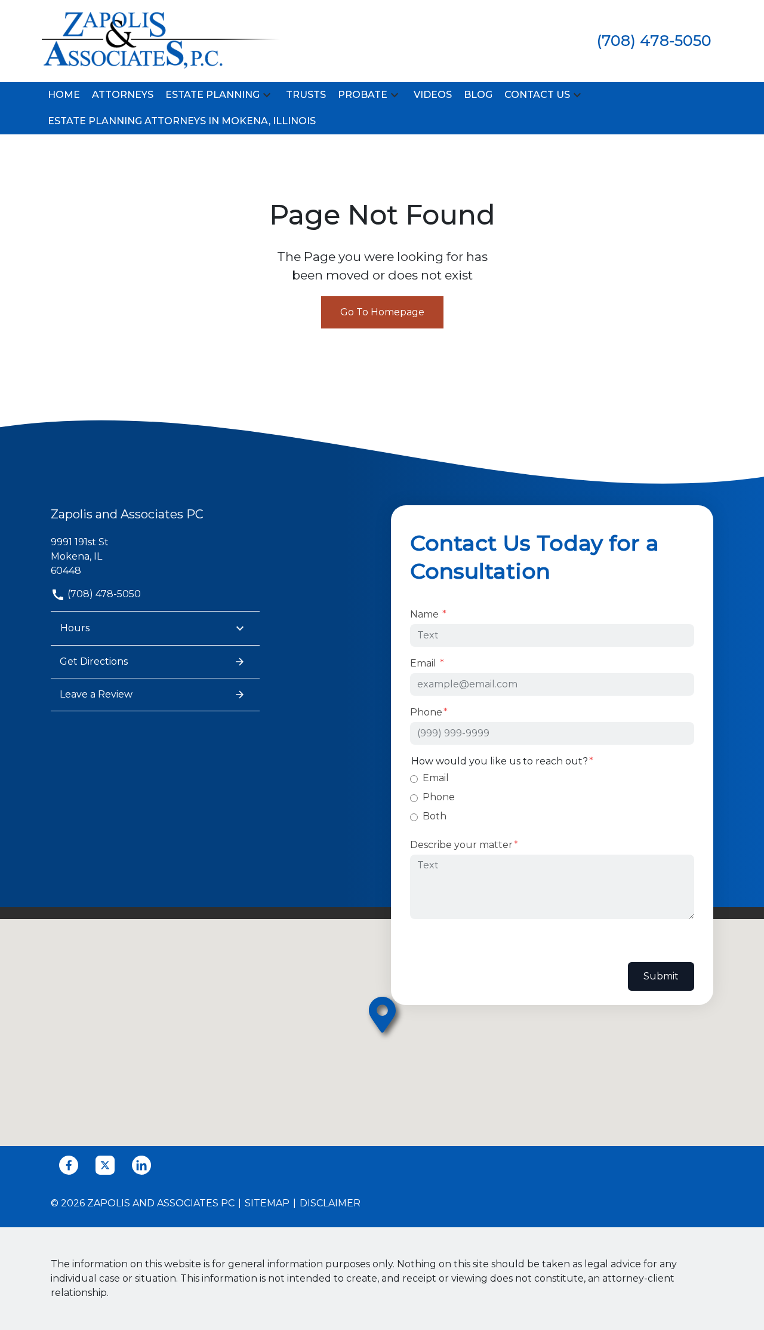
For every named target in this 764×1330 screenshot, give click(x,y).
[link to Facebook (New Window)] (68, 1165)
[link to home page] (161, 40)
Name (425, 614)
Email (424, 663)
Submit (661, 976)
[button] (267, 95)
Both (434, 816)
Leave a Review (96, 694)
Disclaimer (330, 1203)
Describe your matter (461, 844)
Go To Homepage (382, 312)
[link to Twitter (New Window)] (105, 1165)
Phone (426, 712)
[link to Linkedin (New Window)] (141, 1165)
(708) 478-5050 (103, 594)
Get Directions (94, 661)
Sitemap (267, 1203)
